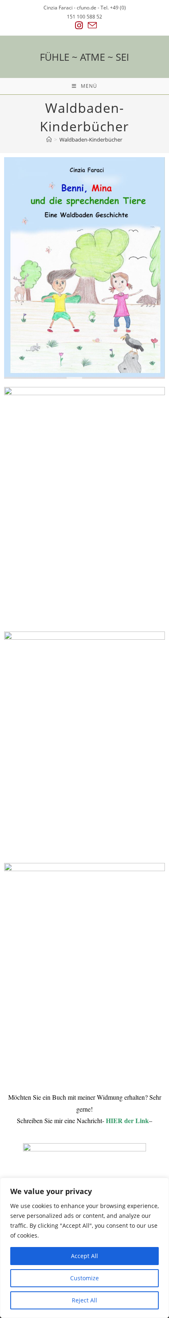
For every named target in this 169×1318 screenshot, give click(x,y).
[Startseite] (49, 139)
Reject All (84, 1300)
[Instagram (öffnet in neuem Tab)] (79, 25)
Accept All (84, 1256)
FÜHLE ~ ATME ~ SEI (84, 57)
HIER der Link (127, 1120)
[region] (84, 1248)
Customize (84, 1278)
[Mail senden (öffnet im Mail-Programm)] (91, 25)
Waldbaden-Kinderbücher (90, 139)
